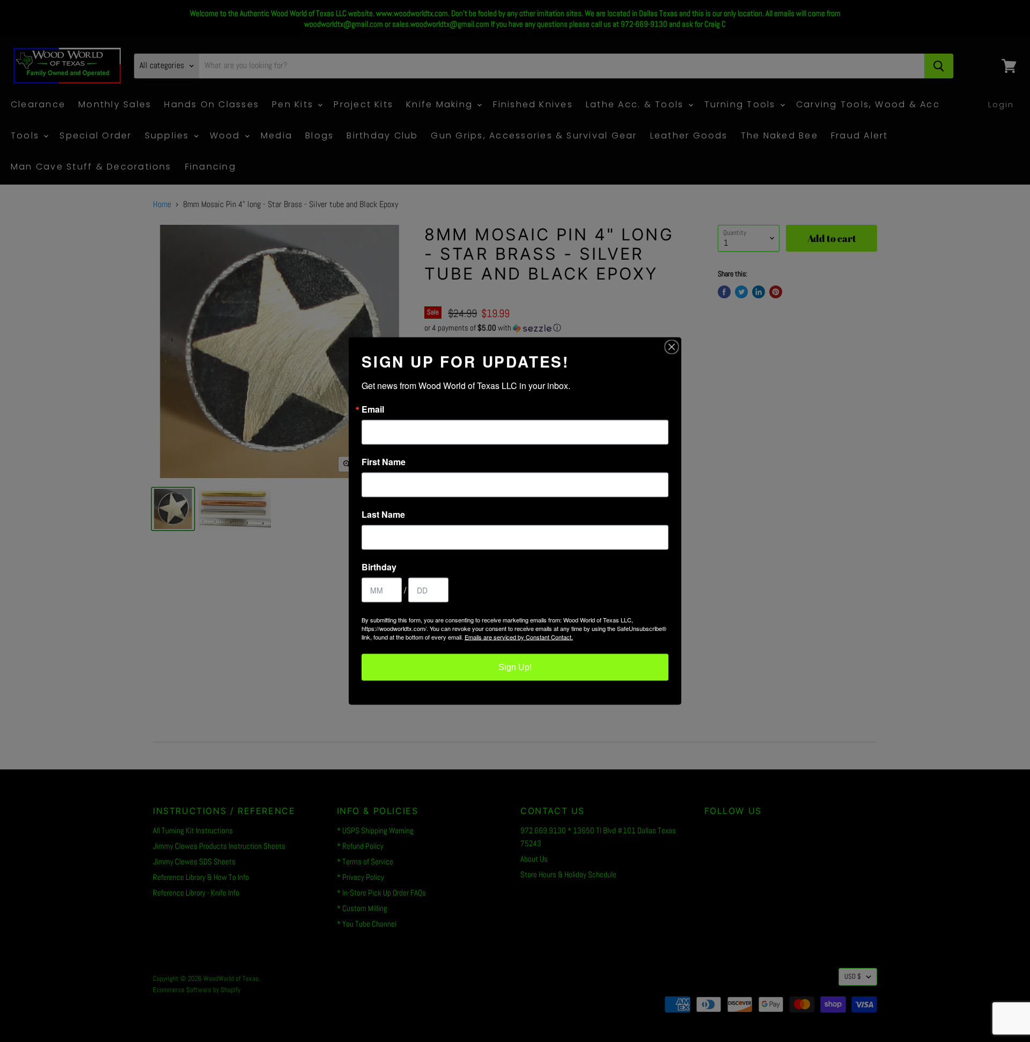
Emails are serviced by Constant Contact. (519, 637)
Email (373, 409)
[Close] (671, 347)
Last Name (383, 514)
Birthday (379, 567)
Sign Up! (515, 667)
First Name (384, 462)
